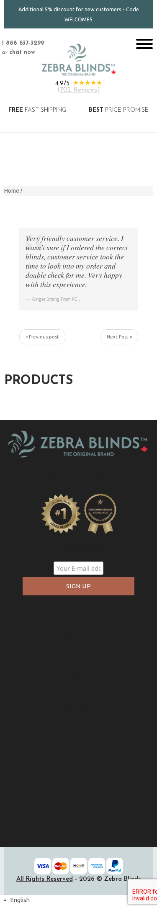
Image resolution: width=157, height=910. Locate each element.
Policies (78, 651)
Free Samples (78, 723)
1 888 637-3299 (23, 43)
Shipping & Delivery (78, 763)
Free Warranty (78, 678)
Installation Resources (78, 750)
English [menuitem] (20, 900)
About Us (78, 638)
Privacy (79, 665)
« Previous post (42, 336)
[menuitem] (20, 900)
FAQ (78, 777)
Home (11, 190)
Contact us (78, 790)
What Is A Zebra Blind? (80, 476)
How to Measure (78, 737)
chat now (22, 52)
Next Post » (119, 336)
